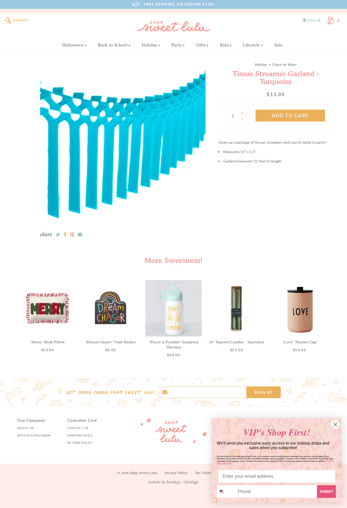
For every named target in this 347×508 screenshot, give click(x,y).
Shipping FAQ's (80, 435)
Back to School (112, 44)
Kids (224, 44)
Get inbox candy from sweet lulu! (110, 392)
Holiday (149, 44)
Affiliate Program (34, 435)
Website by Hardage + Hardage (173, 482)
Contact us (78, 428)
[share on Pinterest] (72, 234)
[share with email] (80, 234)
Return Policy (80, 442)
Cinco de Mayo (284, 64)
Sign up (263, 392)
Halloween (73, 44)
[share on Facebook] (65, 234)
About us (25, 428)
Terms (228, 463)
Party (176, 44)
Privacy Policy (176, 473)
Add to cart (290, 115)
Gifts (201, 44)
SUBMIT (326, 491)
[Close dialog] (335, 424)
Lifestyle (251, 44)
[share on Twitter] (58, 234)
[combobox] (226, 491)
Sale (278, 44)
